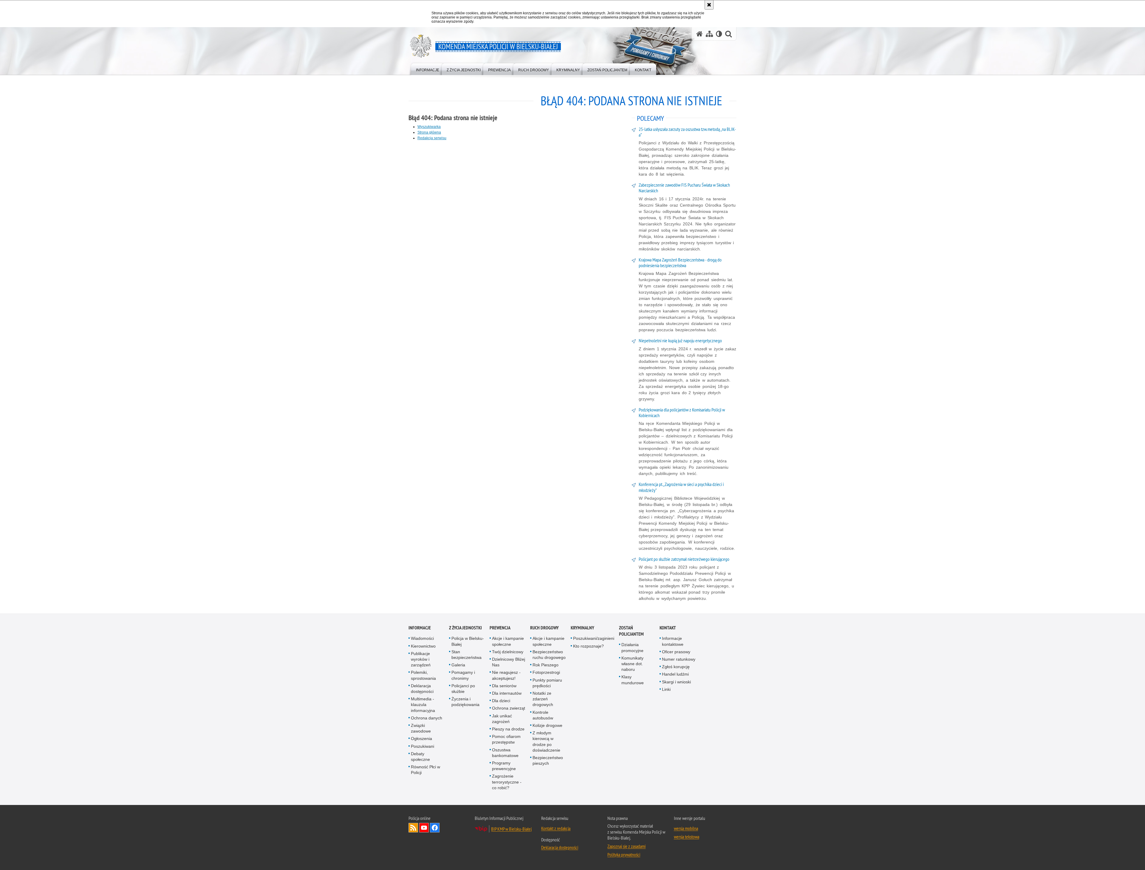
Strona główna (429, 132)
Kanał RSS (413, 827)
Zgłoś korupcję (676, 666)
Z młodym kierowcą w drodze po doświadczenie (546, 741)
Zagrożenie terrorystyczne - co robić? (507, 782)
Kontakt (668, 628)
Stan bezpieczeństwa (466, 654)
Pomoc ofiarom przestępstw (506, 739)
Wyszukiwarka (429, 127)
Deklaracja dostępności (422, 688)
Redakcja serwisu (431, 138)
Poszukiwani (422, 746)
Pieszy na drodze (508, 729)
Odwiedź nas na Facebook (435, 827)
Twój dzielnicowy (507, 651)
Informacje (420, 628)
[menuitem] (428, 68)
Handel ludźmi (675, 674)
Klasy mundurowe (632, 679)
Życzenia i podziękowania (465, 701)
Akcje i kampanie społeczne (508, 641)
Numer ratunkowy (678, 659)
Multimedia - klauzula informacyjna (423, 704)
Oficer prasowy (676, 651)
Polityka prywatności (623, 854)
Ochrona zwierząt (508, 708)
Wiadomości (422, 638)
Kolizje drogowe (547, 725)
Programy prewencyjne (504, 766)
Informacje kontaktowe (672, 641)
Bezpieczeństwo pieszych (548, 760)
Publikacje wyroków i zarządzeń (421, 659)
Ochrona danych (426, 718)
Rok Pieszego (545, 664)
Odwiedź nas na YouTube (424, 827)
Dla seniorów (504, 685)
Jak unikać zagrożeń (502, 718)
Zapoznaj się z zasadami (626, 846)
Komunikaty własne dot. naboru (632, 664)
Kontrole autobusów (543, 715)
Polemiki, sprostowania (423, 675)
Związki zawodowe (421, 728)
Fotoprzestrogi (546, 672)
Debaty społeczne (420, 756)
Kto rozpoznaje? (588, 646)
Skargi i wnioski (676, 681)
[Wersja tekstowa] (719, 34)
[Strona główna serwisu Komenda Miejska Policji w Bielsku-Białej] (699, 34)
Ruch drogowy (544, 628)
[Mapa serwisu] (709, 34)
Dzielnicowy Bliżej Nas (508, 662)
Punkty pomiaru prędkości (547, 683)
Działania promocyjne (632, 647)
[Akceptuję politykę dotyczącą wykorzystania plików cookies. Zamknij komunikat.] (709, 5)
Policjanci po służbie (463, 688)
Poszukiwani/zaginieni (593, 638)
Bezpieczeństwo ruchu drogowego (549, 654)
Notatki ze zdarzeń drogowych (543, 699)
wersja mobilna (686, 828)
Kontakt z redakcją (555, 828)
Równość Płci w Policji (425, 769)
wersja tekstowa (686, 837)
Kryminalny (582, 628)
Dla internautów (507, 693)
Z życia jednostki (465, 628)
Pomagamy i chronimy (463, 675)
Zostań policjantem (631, 631)
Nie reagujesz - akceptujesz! (506, 675)
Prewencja (500, 628)
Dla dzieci (501, 700)
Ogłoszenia (421, 738)
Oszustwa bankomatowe (505, 752)
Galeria (458, 664)
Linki (666, 689)
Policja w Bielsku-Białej (467, 641)
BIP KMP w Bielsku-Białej (511, 829)
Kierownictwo (423, 646)
